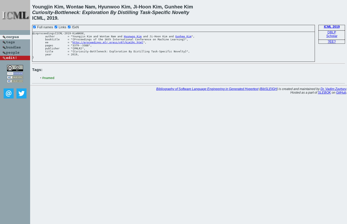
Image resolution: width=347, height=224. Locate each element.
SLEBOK (324, 92)
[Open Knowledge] (15, 74)
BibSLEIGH (268, 89)
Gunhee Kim (183, 36)
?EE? (332, 41)
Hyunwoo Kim (133, 36)
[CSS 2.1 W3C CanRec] (15, 85)
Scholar (331, 36)
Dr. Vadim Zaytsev (333, 89)
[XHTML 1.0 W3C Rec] (15, 77)
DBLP (332, 32)
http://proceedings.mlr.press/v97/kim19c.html (107, 42)
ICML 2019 (332, 26)
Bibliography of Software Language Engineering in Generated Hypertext (207, 89)
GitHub (341, 92)
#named (48, 78)
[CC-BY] (15, 70)
